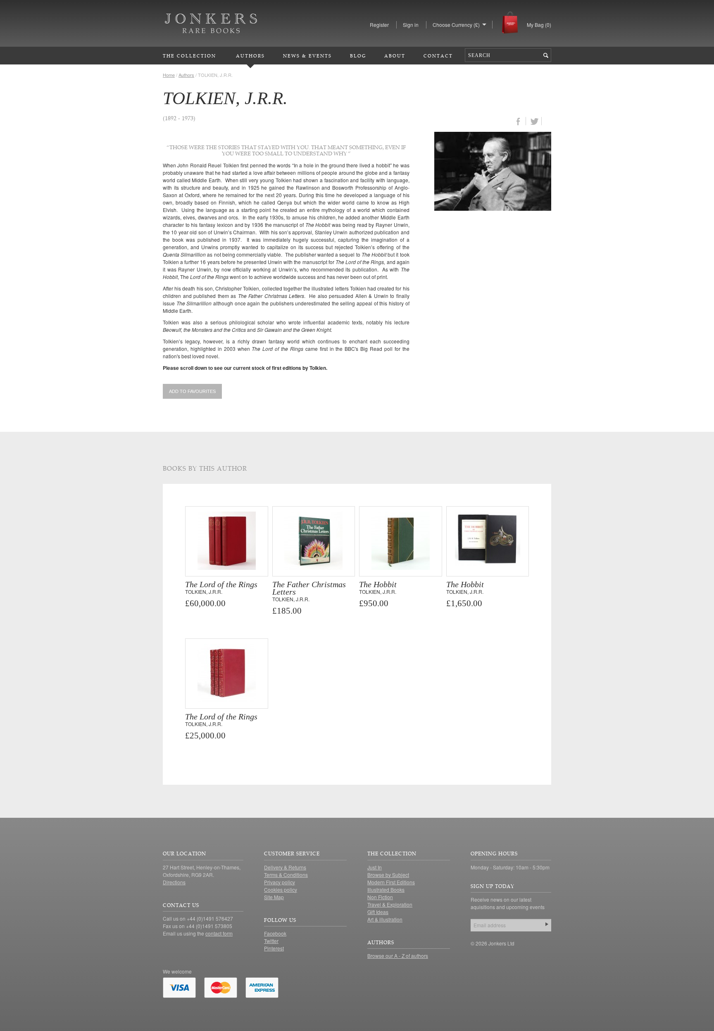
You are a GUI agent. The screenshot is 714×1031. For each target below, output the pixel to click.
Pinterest (274, 948)
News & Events (307, 55)
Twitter (271, 940)
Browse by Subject (388, 874)
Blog (358, 55)
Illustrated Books (386, 889)
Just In (374, 867)
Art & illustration (384, 919)
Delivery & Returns (285, 867)
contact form (219, 933)
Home (169, 74)
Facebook (275, 933)
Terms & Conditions (286, 874)
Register (379, 24)
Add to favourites (192, 391)
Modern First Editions (391, 882)
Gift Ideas (377, 911)
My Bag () (539, 24)
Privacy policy (279, 882)
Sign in (411, 24)
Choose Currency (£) (456, 24)
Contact (438, 55)
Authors (250, 55)
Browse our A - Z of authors (397, 955)
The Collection (189, 55)
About (394, 55)
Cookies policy (280, 889)
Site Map (274, 896)
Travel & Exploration (389, 904)
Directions (174, 882)
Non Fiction (380, 896)
